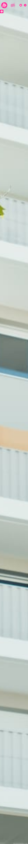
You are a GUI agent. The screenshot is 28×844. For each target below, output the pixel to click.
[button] (1, 11)
